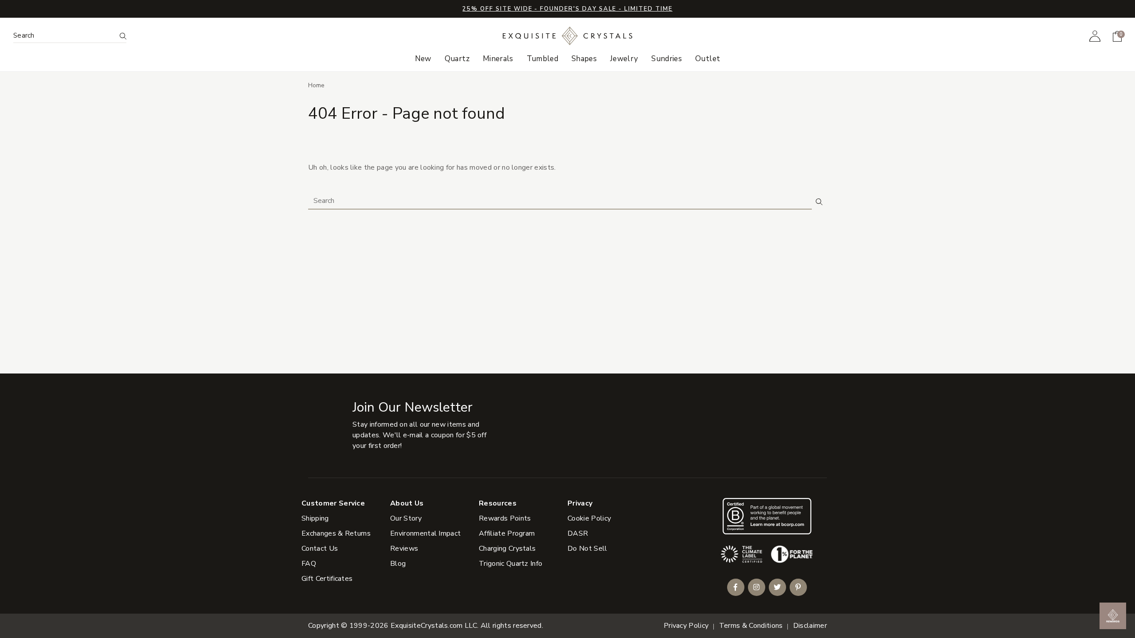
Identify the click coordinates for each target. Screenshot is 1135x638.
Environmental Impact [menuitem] (425, 533)
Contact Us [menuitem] (319, 548)
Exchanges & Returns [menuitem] (336, 533)
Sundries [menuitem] (666, 59)
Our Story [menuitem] (406, 518)
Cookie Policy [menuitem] (589, 518)
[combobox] (64, 36)
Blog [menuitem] (398, 563)
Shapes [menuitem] (584, 59)
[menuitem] (1094, 36)
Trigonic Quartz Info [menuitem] (510, 563)
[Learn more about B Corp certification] (767, 516)
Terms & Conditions (751, 625)
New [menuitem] (423, 59)
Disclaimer (810, 625)
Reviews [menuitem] (404, 548)
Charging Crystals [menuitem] (507, 548)
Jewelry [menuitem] (624, 59)
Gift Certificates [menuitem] (326, 579)
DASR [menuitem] (578, 533)
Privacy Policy (686, 625)
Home (316, 85)
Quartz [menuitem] (457, 59)
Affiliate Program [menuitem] (507, 533)
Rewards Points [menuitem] (505, 518)
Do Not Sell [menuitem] (587, 548)
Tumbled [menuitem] (542, 59)
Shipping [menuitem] (315, 518)
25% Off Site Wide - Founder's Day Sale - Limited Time (567, 9)
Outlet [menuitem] (707, 59)
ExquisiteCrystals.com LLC (434, 625)
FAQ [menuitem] (308, 563)
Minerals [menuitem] (498, 59)
